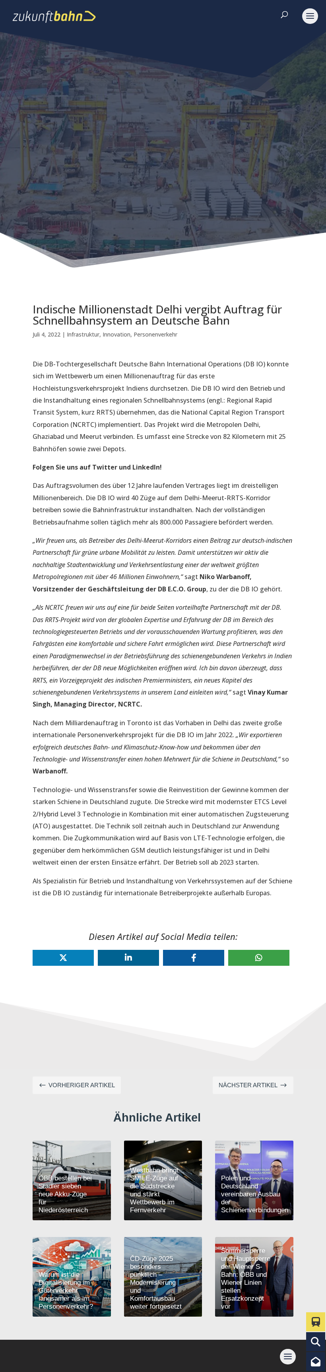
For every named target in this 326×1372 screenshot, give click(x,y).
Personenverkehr (155, 334)
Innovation (116, 334)
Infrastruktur (83, 334)
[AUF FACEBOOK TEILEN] (193, 958)
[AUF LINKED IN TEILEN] (128, 958)
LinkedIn (146, 467)
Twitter (104, 467)
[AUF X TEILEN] (63, 958)
